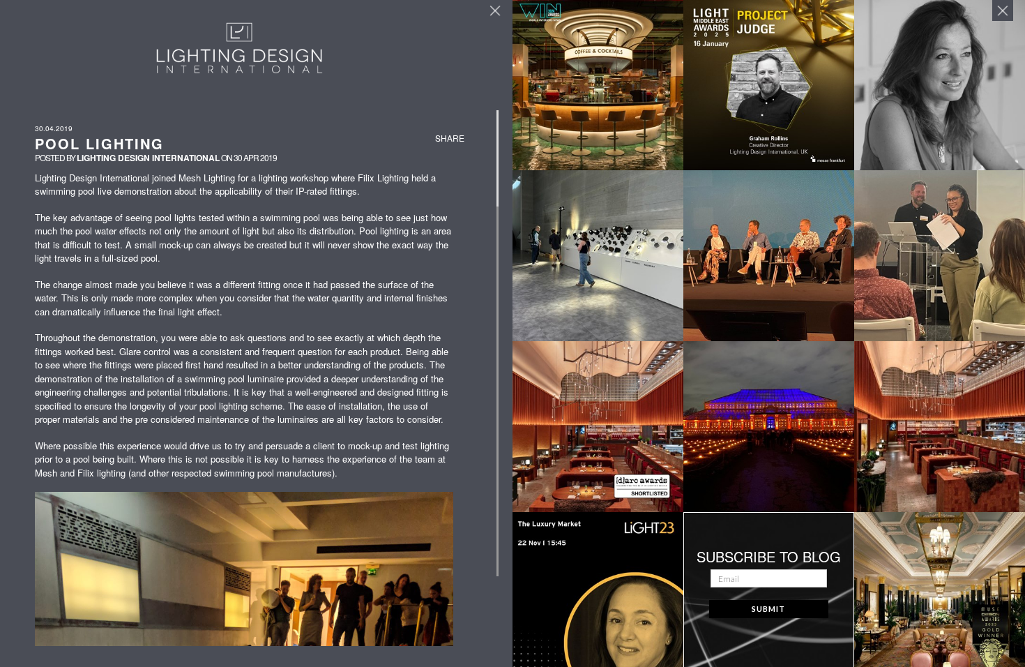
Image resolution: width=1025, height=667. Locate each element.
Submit (768, 608)
